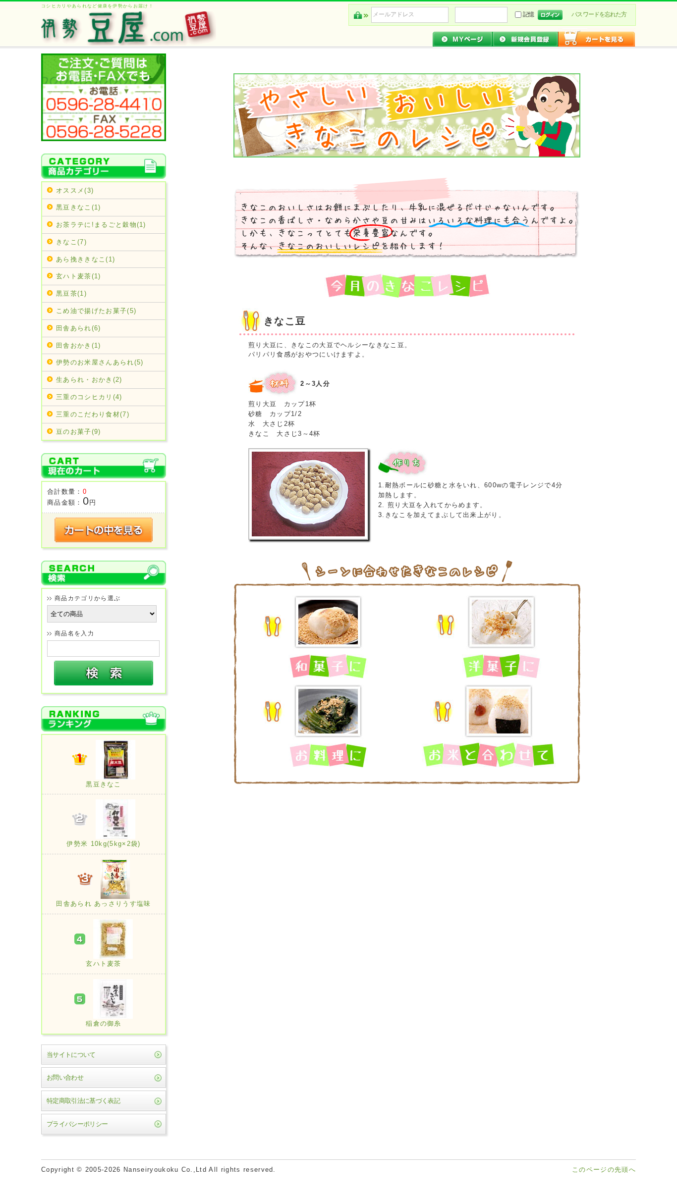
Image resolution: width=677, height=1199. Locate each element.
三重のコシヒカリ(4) (89, 397)
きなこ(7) (71, 242)
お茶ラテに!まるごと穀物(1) (101, 224)
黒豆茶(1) (71, 293)
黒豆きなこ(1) (78, 207)
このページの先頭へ (604, 1169)
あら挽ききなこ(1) (85, 259)
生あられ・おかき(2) (89, 379)
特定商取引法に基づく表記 (83, 1100)
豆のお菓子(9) (78, 431)
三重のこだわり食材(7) (92, 414)
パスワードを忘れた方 (598, 14)
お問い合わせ (65, 1077)
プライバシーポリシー (77, 1124)
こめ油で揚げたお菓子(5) (96, 310)
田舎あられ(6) (78, 328)
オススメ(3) (75, 190)
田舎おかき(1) (78, 345)
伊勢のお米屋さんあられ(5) (99, 362)
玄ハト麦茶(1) (78, 276)
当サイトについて (71, 1054)
